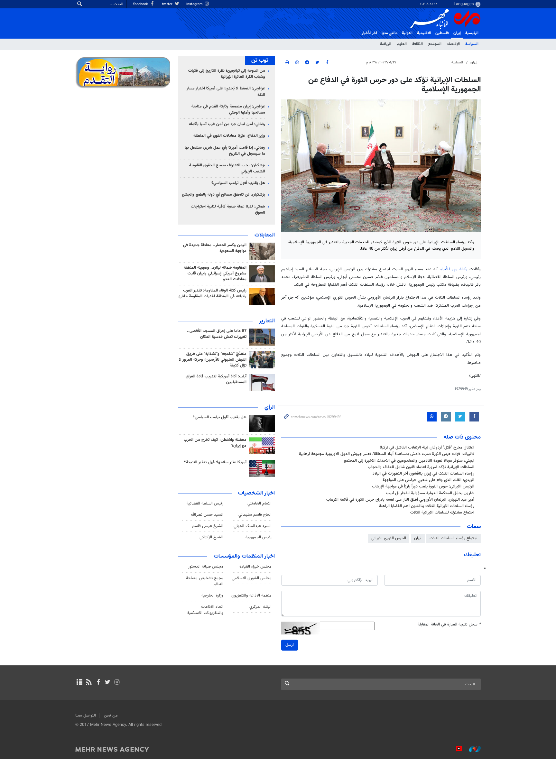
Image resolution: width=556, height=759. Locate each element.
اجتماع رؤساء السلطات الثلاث (453, 538)
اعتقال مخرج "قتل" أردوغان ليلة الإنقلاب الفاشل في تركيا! (427, 447)
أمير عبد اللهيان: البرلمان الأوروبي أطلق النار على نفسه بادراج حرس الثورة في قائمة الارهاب (400, 499)
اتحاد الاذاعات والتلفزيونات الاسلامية (205, 610)
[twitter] (108, 682)
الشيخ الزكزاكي (211, 537)
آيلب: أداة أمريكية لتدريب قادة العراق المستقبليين (216, 379)
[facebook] (98, 682)
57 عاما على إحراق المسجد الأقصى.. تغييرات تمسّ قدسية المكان (216, 334)
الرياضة (385, 44)
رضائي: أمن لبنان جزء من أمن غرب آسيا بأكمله (227, 124)
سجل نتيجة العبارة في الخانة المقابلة (449, 625)
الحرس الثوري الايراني (388, 538)
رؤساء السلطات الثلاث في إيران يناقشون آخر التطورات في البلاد (423, 473)
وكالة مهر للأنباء (454, 269)
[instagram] (117, 682)
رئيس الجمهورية (259, 537)
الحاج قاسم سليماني (255, 515)
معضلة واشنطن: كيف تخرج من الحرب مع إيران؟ (215, 443)
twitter (167, 4)
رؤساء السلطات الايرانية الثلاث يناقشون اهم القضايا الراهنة (426, 506)
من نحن (111, 715)
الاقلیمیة (424, 33)
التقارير (267, 321)
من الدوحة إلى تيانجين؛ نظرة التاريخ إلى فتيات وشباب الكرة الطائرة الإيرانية (226, 74)
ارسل (289, 645)
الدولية (407, 33)
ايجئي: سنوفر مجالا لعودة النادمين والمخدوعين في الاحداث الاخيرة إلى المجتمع (409, 461)
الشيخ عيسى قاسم (207, 526)
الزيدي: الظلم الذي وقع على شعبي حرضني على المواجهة (428, 480)
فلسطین (442, 33)
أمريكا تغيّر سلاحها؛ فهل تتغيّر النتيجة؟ (215, 462)
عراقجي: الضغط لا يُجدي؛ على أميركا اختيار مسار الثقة (226, 91)
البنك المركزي (260, 607)
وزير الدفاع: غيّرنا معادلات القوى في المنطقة (229, 136)
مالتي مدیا (389, 33)
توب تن (259, 60)
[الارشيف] (79, 682)
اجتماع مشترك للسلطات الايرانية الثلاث (442, 512)
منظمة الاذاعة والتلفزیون (251, 595)
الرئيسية (471, 33)
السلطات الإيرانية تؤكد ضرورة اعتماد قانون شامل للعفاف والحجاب (421, 467)
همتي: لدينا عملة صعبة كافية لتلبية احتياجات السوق (228, 209)
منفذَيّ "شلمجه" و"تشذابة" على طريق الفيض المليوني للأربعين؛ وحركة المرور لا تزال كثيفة (212, 360)
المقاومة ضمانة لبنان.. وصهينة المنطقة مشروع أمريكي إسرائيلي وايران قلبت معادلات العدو (215, 273)
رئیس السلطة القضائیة (205, 503)
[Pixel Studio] (455, 749)
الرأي (269, 407)
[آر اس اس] (89, 682)
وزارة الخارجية (212, 595)
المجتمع (434, 44)
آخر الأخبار (369, 33)
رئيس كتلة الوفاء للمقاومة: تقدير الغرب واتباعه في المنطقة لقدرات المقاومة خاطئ (212, 293)
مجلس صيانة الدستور (205, 566)
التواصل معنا (85, 715)
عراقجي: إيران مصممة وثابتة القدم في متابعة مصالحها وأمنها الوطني (228, 109)
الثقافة (417, 44)
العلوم (402, 44)
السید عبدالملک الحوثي (253, 526)
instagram (195, 4)
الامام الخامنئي (259, 503)
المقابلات (265, 235)
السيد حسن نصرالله (207, 515)
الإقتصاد (453, 44)
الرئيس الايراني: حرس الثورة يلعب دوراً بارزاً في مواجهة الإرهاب (423, 486)
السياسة (471, 44)
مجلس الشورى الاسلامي (252, 578)
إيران (457, 33)
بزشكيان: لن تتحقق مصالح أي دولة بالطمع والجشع (223, 194)
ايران (418, 538)
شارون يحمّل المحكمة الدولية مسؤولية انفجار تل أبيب (430, 493)
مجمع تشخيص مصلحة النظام (204, 581)
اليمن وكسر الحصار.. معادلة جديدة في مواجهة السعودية (214, 248)
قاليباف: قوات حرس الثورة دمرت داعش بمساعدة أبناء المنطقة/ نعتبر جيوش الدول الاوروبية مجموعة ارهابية (386, 454)
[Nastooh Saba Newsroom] (472, 749)
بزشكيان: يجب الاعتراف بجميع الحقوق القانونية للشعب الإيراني (227, 168)
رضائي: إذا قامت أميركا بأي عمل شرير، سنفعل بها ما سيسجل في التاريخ (225, 150)
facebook (141, 4)
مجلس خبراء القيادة (255, 566)
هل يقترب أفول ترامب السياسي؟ (238, 183)
